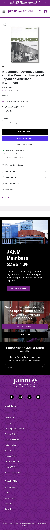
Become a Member (25, 326)
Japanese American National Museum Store (23, 523)
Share (6, 197)
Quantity (5, 118)
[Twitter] (29, 397)
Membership (10, 498)
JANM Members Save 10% (16, 102)
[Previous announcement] (4, 3)
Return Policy (10, 445)
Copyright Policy (11, 467)
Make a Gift (25, 334)
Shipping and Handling (14, 429)
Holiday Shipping (12, 439)
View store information (13, 157)
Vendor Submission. (13, 472)
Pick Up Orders (11, 434)
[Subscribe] (42, 367)
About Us (8, 423)
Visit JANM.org (11, 487)
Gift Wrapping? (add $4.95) (12, 107)
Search (8, 450)
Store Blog (9, 509)
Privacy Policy (10, 456)
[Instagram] (20, 397)
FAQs (7, 412)
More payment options (25, 144)
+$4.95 (9, 111)
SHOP (7, 493)
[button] (40, 11)
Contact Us (9, 418)
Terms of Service (12, 461)
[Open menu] (3, 11)
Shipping (5, 90)
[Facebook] (12, 397)
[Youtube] (38, 397)
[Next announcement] (45, 3)
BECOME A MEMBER (18, 288)
